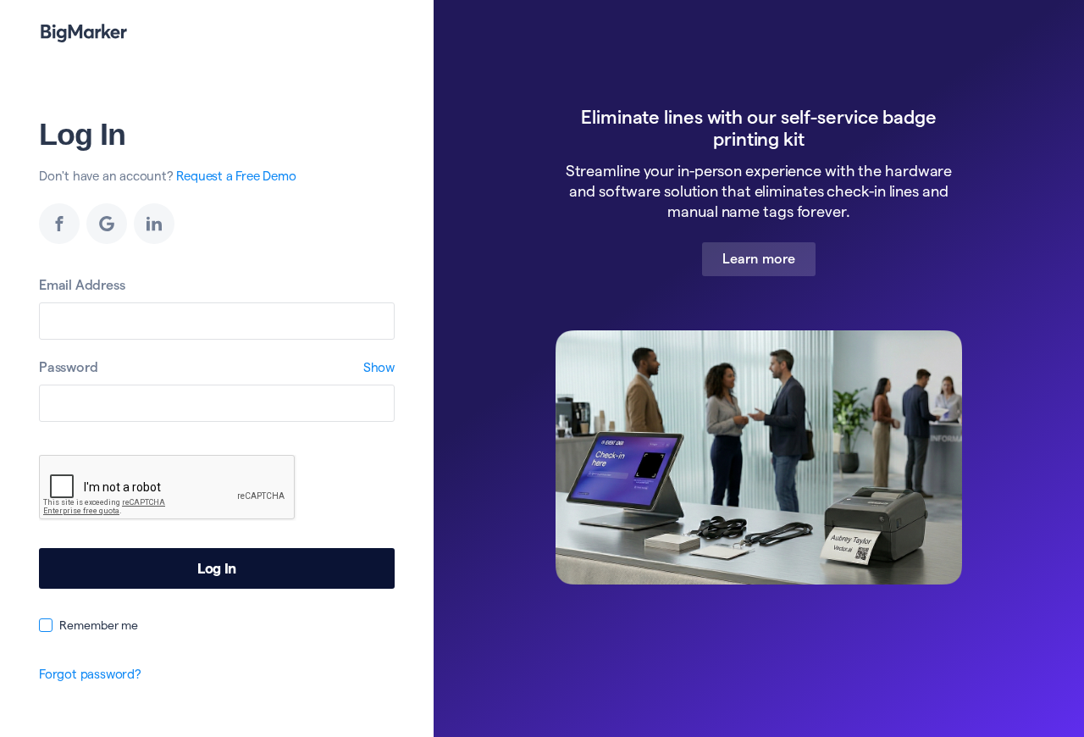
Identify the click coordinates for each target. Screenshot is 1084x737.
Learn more (758, 259)
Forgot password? (90, 674)
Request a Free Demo (236, 176)
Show (379, 367)
